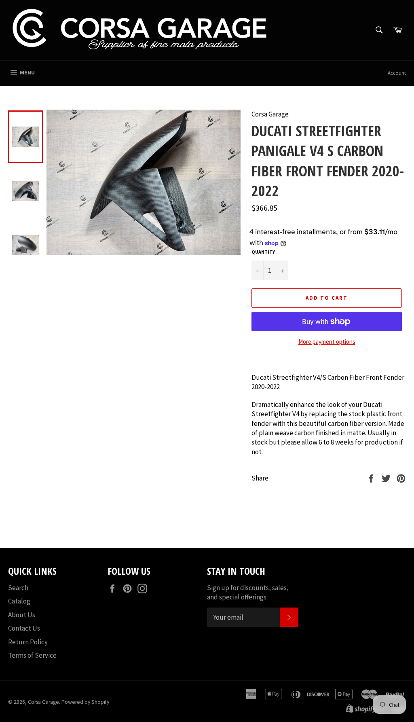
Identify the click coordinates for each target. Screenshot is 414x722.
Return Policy (28, 641)
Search (18, 587)
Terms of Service (32, 655)
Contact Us (24, 628)
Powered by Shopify (85, 702)
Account (397, 73)
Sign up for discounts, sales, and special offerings (248, 592)
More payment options (326, 341)
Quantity (263, 252)
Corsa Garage (43, 702)
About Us (21, 614)
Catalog (19, 601)
